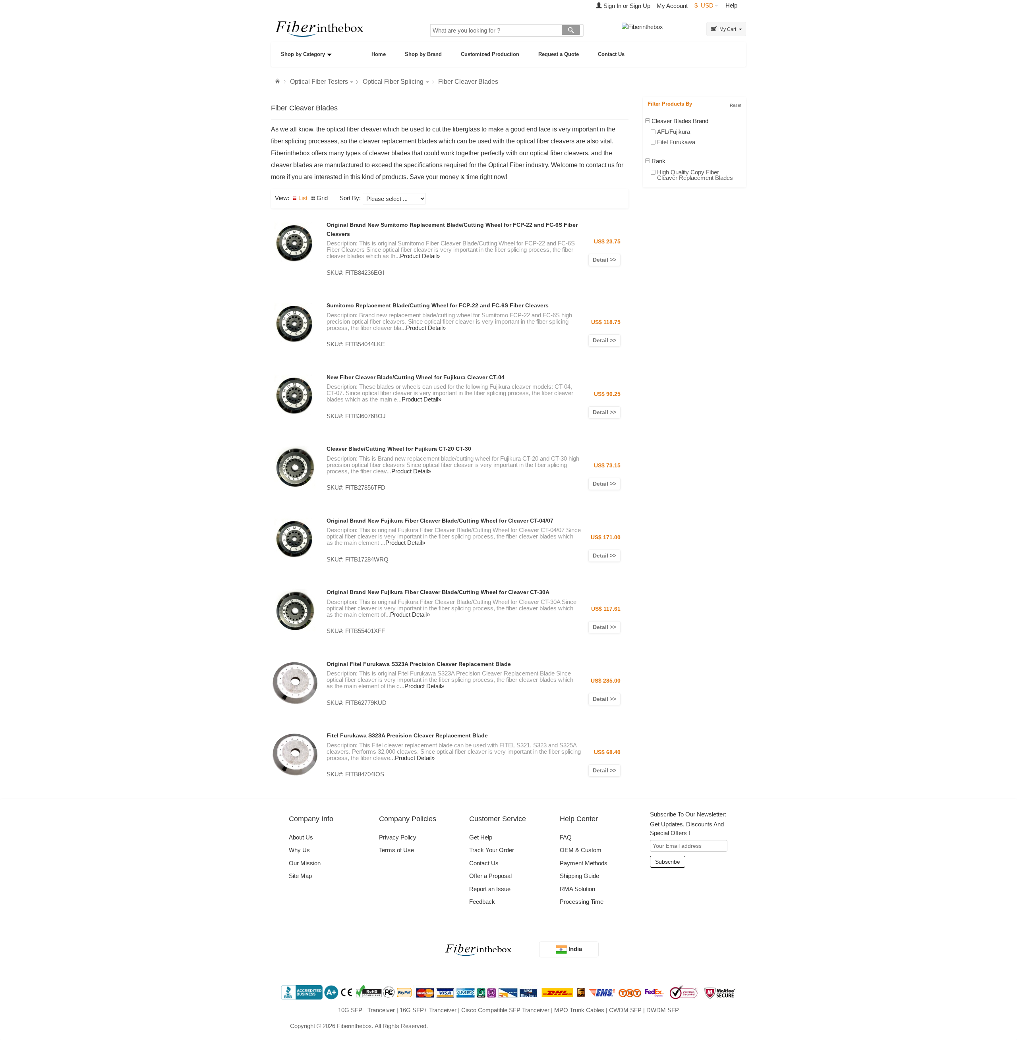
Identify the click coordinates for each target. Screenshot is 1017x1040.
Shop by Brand (423, 54)
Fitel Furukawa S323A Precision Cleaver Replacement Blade (407, 735)
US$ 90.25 (607, 394)
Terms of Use (396, 850)
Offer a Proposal (490, 875)
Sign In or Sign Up (626, 5)
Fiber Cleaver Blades (468, 81)
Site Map (300, 875)
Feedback (482, 901)
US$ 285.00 (606, 680)
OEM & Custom (580, 850)
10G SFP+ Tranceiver (366, 1010)
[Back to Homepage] (278, 81)
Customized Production (490, 54)
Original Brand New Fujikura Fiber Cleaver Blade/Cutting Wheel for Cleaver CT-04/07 (440, 520)
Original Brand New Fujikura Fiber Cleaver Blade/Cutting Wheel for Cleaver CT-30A (438, 592)
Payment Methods (583, 863)
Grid (322, 198)
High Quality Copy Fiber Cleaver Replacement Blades (695, 175)
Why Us (299, 850)
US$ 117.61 (606, 609)
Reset (735, 105)
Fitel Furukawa (676, 142)
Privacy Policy (397, 837)
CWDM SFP (625, 1010)
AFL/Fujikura (673, 131)
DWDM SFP (662, 1010)
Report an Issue (489, 889)
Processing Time (581, 901)
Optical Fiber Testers (319, 81)
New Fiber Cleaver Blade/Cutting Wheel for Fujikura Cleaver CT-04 (416, 377)
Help (731, 5)
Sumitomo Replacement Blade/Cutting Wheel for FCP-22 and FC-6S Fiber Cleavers (438, 305)
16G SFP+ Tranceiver (428, 1010)
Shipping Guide (579, 875)
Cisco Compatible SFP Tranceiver (505, 1010)
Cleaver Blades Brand (680, 121)
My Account (672, 5)
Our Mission (305, 863)
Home (378, 54)
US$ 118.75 (606, 322)
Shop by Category (303, 54)
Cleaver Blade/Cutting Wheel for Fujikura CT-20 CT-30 (399, 449)
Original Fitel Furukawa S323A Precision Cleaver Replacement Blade (419, 664)
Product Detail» (420, 256)
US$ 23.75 (607, 241)
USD (703, 5)
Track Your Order (491, 850)
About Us (301, 837)
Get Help (480, 837)
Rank (658, 161)
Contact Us (611, 54)
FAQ (566, 837)
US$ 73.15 (607, 465)
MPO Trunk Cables (579, 1010)
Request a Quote (558, 54)
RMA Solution (577, 889)
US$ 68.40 (607, 752)
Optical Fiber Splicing (393, 81)
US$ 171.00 (606, 537)
